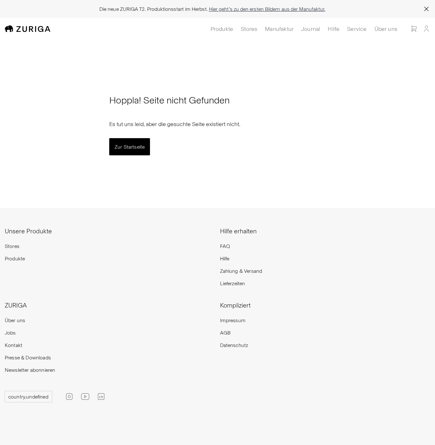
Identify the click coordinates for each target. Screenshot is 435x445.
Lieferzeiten (232, 283)
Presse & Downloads (28, 357)
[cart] (414, 28)
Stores (249, 28)
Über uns (385, 28)
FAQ (225, 246)
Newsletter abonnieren (30, 369)
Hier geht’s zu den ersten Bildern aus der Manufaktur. (267, 8)
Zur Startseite (130, 146)
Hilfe (333, 28)
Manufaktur (279, 28)
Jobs (10, 332)
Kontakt (13, 345)
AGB (225, 332)
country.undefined (28, 396)
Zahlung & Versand (241, 270)
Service (357, 28)
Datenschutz (234, 345)
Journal (310, 28)
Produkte (221, 28)
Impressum (233, 320)
